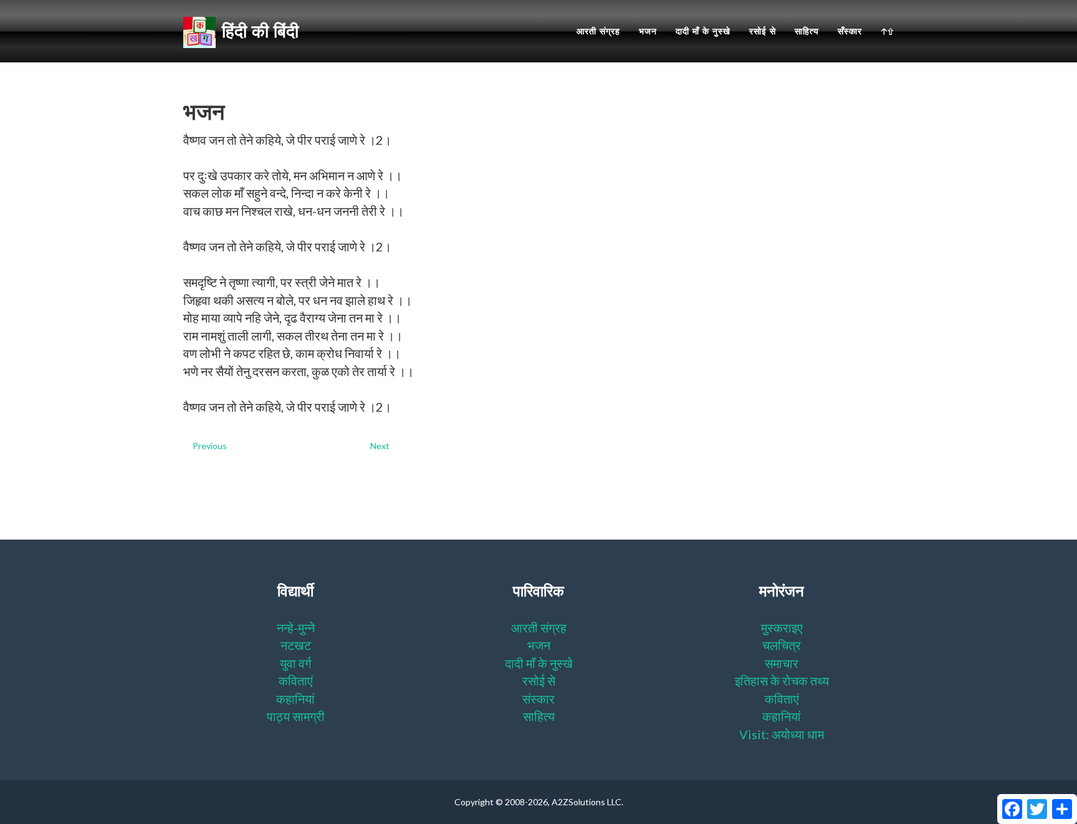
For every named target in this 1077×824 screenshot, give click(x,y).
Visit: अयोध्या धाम (781, 734)
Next (380, 445)
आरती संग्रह (598, 31)
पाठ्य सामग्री (296, 716)
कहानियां (295, 698)
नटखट (295, 644)
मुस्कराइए (782, 627)
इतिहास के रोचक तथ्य (782, 680)
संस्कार (538, 698)
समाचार (781, 663)
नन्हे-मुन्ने (296, 627)
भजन (648, 31)
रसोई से (762, 31)
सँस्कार (850, 31)
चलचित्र (781, 644)
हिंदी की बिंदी (260, 31)
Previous (210, 445)
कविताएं (296, 680)
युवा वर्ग (295, 663)
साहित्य (807, 31)
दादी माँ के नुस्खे (703, 31)
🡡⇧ (887, 31)
